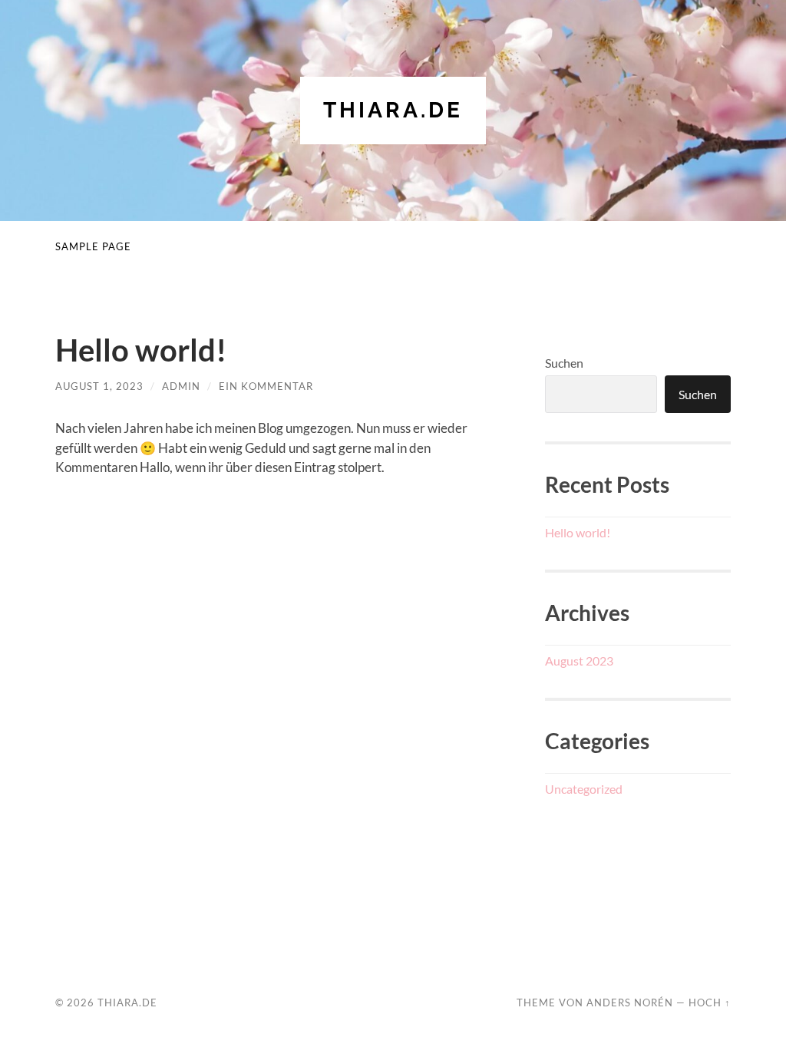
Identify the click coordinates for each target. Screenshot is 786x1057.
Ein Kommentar (266, 386)
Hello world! (140, 350)
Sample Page (93, 246)
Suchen (564, 362)
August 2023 (579, 660)
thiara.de (393, 110)
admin (181, 386)
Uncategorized (584, 788)
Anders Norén (629, 1002)
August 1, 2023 (99, 386)
